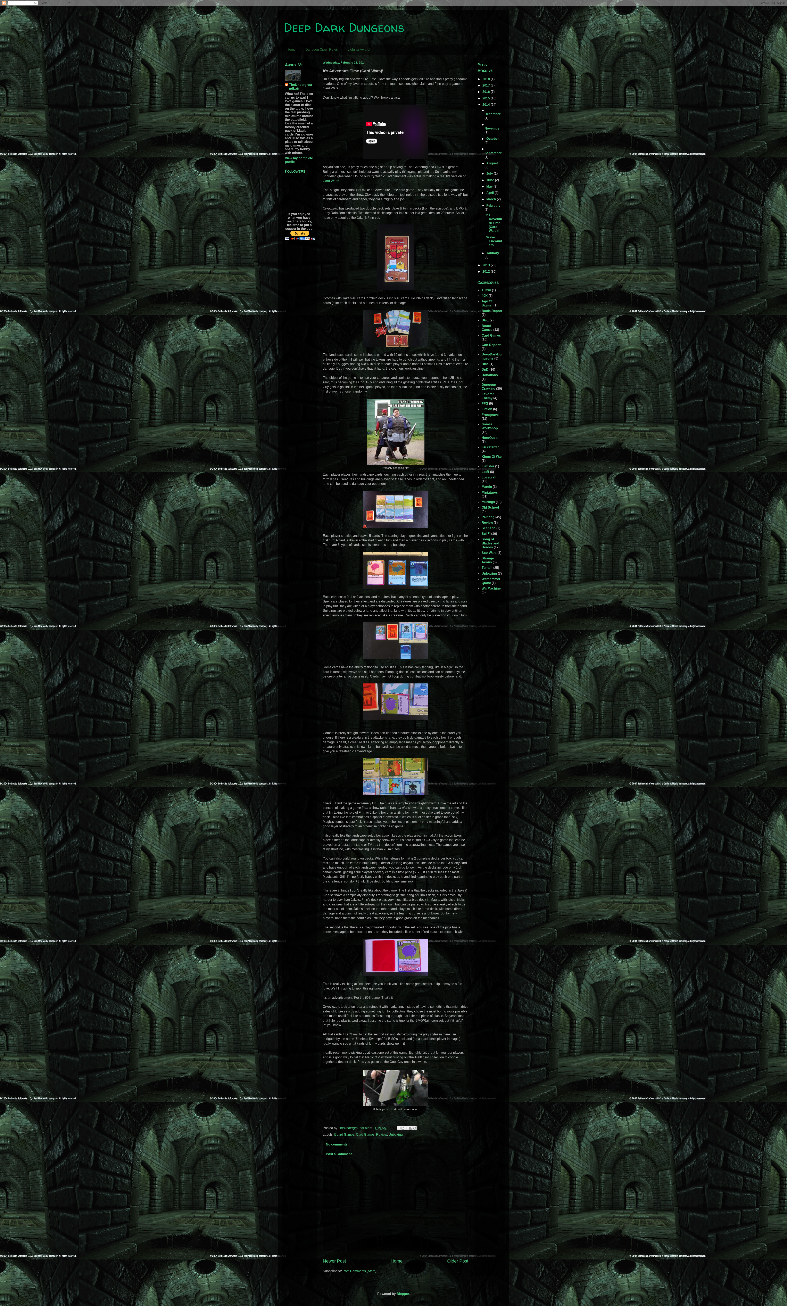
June (490, 180)
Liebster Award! (359, 49)
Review (381, 1134)
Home (291, 49)
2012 (486, 271)
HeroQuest (490, 438)
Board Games (344, 1134)
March (491, 199)
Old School (490, 507)
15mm (486, 290)
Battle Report (492, 311)
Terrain (487, 567)
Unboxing (396, 1134)
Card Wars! (331, 181)
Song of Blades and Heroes (490, 543)
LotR (485, 472)
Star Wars (489, 553)
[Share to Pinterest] (415, 1128)
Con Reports (492, 345)
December (492, 114)
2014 (486, 104)
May (490, 186)
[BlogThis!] (403, 1128)
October (492, 138)
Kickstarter (490, 447)
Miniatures (490, 492)
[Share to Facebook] (411, 1128)
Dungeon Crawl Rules (321, 49)
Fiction (487, 409)
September (493, 153)
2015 (486, 98)
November (492, 128)
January (492, 253)
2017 (486, 85)
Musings (488, 502)
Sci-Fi (486, 533)
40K (485, 295)
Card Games (365, 1134)
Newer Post (334, 1261)
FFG (485, 403)
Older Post (457, 1261)
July (490, 173)
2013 (486, 265)
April (490, 193)
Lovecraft (489, 477)
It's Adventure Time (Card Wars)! (494, 223)
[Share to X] (407, 1128)
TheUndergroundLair (300, 86)
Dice (485, 364)
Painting (488, 517)
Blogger (403, 1294)
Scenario (489, 528)
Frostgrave (490, 415)
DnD (485, 369)
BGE (485, 320)
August (492, 163)
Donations (490, 375)
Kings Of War (492, 456)
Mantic (487, 486)
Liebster (488, 466)
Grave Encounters (494, 241)
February (493, 205)
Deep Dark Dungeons (344, 27)
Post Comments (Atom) (359, 1271)
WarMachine (491, 588)
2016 (486, 91)
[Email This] (399, 1128)
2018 (486, 79)
